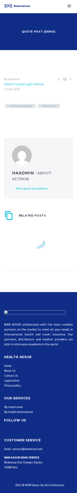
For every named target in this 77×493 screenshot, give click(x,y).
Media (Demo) (49, 106)
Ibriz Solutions (54, 485)
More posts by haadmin (32, 188)
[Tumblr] (23, 117)
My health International (18, 412)
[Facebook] (6, 117)
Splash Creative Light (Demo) (24, 84)
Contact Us (11, 375)
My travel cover (13, 407)
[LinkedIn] (29, 117)
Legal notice (11, 380)
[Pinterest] (18, 117)
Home (7, 366)
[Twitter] (12, 117)
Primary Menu (69, 6)
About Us (10, 371)
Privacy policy (12, 385)
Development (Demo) (20, 106)
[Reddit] (35, 117)
